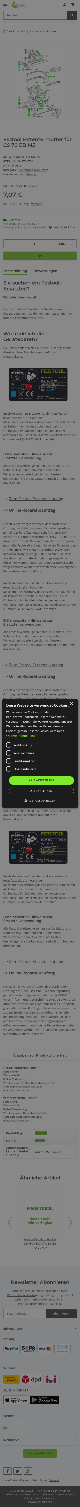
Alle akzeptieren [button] (41, 780)
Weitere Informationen (21, 736)
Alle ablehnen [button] (41, 791)
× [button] (71, 703)
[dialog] (40, 753)
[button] (40, 800)
